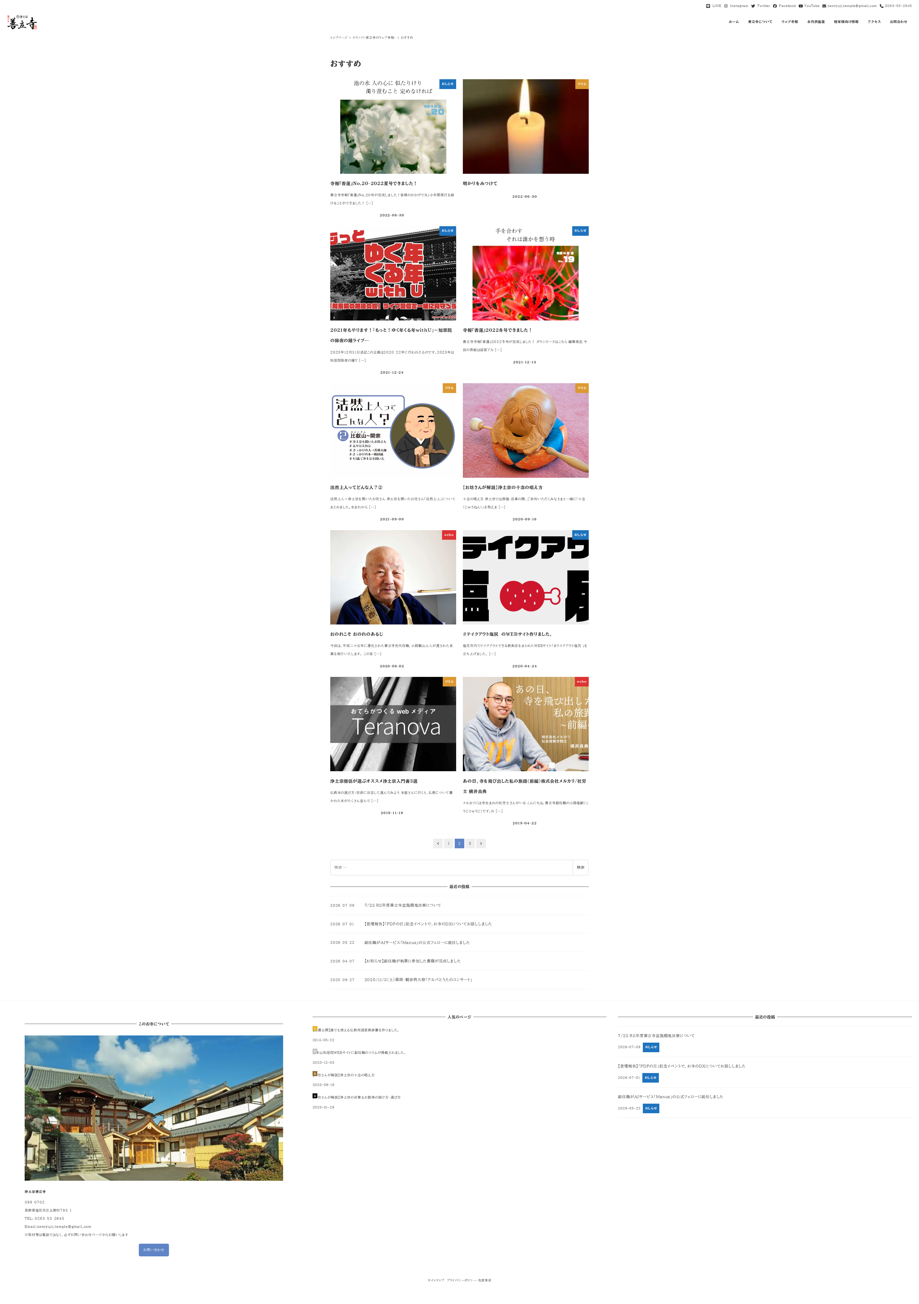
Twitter (763, 5)
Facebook (786, 5)
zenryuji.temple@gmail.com (852, 5)
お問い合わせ (153, 1250)
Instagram (738, 5)
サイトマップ (436, 1280)
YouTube (811, 5)
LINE (716, 5)
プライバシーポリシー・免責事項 (469, 1280)
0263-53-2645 (898, 5)
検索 (580, 867)
